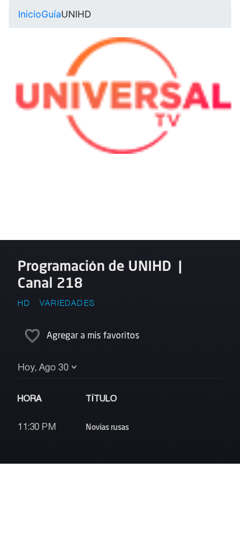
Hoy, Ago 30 (43, 368)
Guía (51, 14)
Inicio (29, 14)
